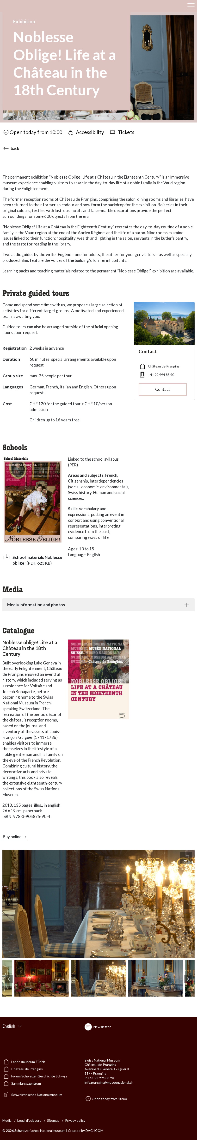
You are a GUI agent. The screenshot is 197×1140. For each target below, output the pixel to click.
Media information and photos (36, 604)
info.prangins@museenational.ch (109, 1082)
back (15, 148)
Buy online (12, 836)
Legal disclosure (29, 1120)
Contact (162, 389)
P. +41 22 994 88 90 (99, 1078)
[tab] (98, 604)
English (8, 1026)
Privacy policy (75, 1120)
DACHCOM (94, 1130)
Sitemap (53, 1120)
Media (7, 1120)
